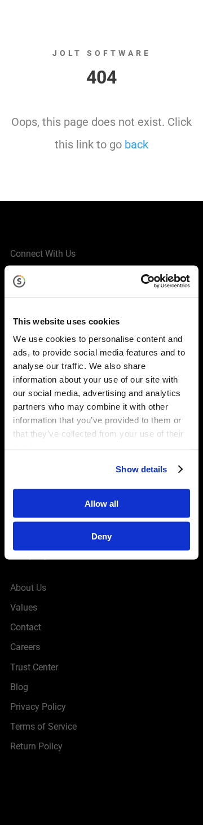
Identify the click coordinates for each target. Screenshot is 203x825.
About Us (28, 587)
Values (23, 607)
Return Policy (36, 746)
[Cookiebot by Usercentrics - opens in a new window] (143, 281)
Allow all (101, 503)
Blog (19, 687)
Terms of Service (43, 726)
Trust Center (34, 667)
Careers (25, 647)
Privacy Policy (38, 706)
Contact (25, 627)
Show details (141, 469)
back (136, 144)
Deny (101, 536)
